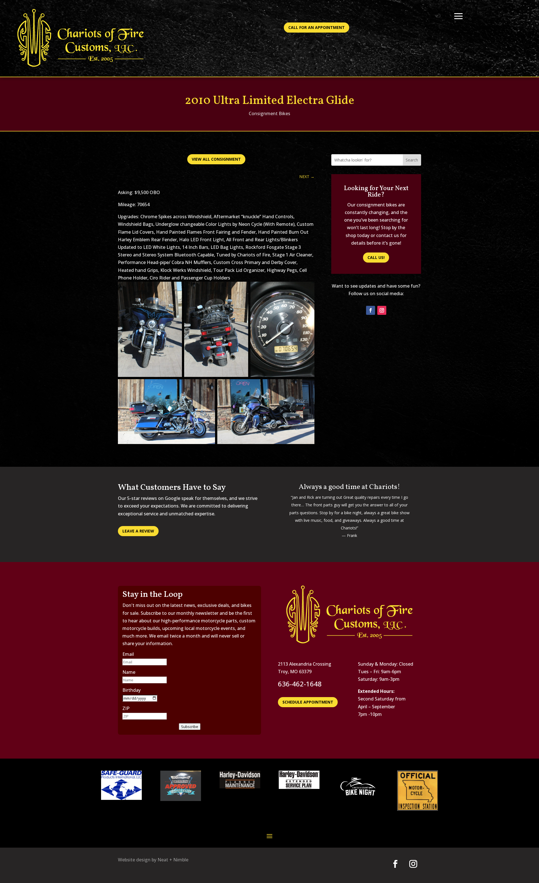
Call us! (376, 257)
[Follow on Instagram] (381, 310)
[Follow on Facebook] (370, 310)
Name (128, 672)
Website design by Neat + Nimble (153, 860)
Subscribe (189, 726)
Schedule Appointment (307, 702)
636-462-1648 (300, 683)
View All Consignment (216, 159)
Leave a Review (138, 531)
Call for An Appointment (316, 27)
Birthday (131, 690)
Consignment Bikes (269, 113)
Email (128, 654)
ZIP (125, 708)
